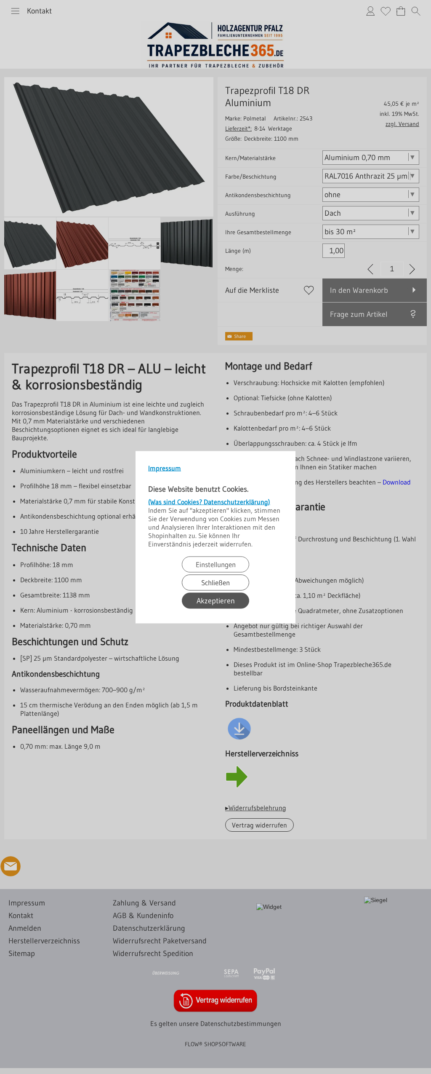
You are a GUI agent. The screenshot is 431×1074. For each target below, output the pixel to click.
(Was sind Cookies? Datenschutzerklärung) (209, 501)
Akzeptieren (216, 600)
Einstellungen (216, 564)
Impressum (164, 467)
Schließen (215, 582)
